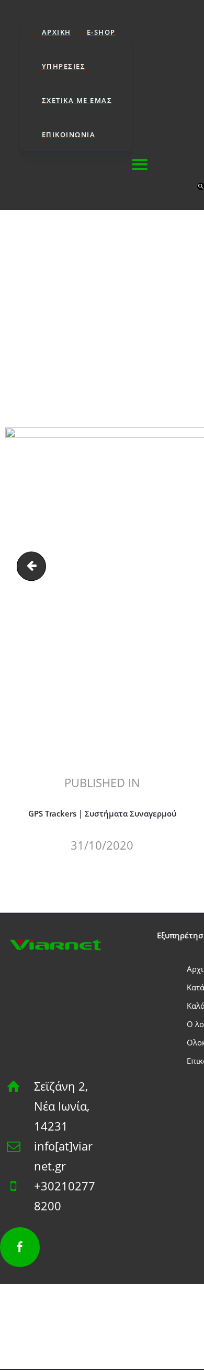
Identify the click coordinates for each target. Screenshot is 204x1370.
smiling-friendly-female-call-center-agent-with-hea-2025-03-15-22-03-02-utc (34, 565)
